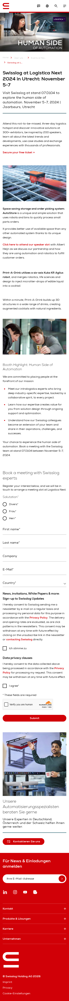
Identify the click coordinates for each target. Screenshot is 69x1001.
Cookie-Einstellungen (16, 993)
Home (6, 57)
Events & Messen (38, 58)
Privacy (7, 987)
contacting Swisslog (19, 639)
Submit (34, 718)
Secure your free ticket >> (19, 152)
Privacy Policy (38, 617)
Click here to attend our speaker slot (26, 244)
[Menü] (64, 6)
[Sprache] (47, 6)
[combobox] (34, 583)
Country (7, 590)
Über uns (18, 58)
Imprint (7, 982)
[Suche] (56, 6)
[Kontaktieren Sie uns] (38, 6)
